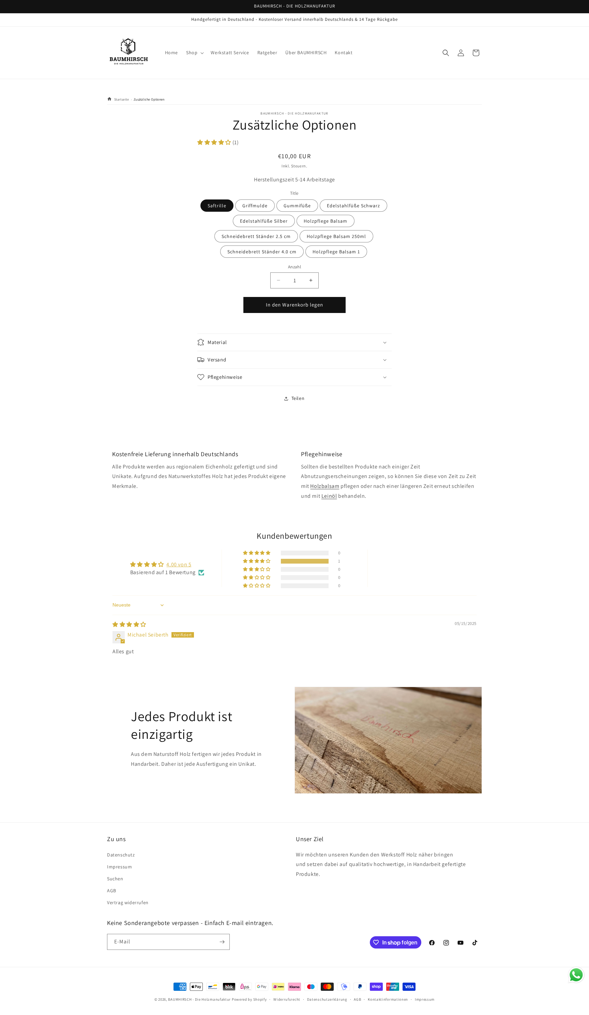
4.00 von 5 (178, 564)
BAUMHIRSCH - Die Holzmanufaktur (199, 999)
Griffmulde (255, 206)
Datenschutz (121, 855)
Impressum (119, 867)
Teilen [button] (298, 398)
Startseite (121, 99)
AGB (111, 890)
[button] (194, 52)
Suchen (115, 879)
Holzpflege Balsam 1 (336, 252)
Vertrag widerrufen (128, 902)
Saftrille (217, 206)
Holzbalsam (324, 486)
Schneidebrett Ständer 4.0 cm (262, 252)
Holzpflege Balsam (325, 221)
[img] (129, 624)
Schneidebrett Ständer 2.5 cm (256, 236)
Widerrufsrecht (286, 999)
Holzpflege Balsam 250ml (336, 236)
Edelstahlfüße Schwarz (353, 206)
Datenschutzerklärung (327, 999)
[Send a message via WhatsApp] (576, 975)
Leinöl (329, 495)
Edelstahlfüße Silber (264, 221)
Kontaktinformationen (388, 999)
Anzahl (294, 267)
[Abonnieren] (221, 942)
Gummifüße (297, 206)
